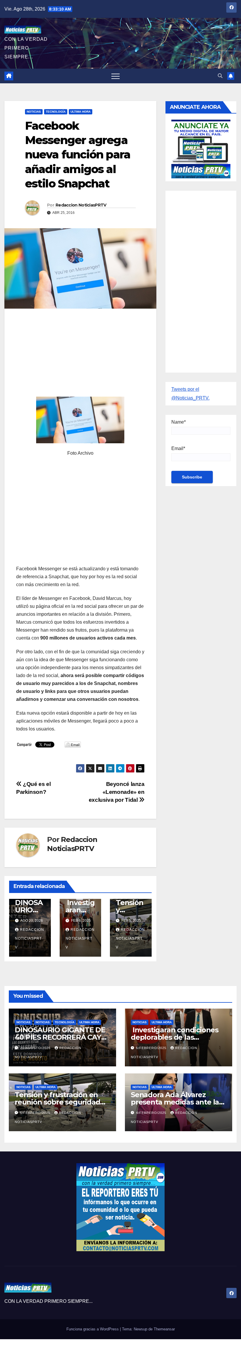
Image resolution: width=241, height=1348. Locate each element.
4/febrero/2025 (152, 1112)
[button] (220, 75)
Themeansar (164, 1329)
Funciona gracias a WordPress (93, 1329)
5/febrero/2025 (35, 1112)
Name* (178, 422)
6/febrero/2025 (152, 1048)
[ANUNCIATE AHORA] (200, 148)
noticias (23, 1022)
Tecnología (56, 111)
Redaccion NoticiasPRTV (81, 205)
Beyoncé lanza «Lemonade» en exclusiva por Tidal (117, 792)
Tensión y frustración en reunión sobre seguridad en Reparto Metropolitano (60, 1102)
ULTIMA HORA (81, 111)
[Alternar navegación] (115, 76)
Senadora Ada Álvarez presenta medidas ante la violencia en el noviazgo (175, 1102)
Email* (178, 448)
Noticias (34, 111)
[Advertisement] (80, 355)
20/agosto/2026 (36, 1048)
